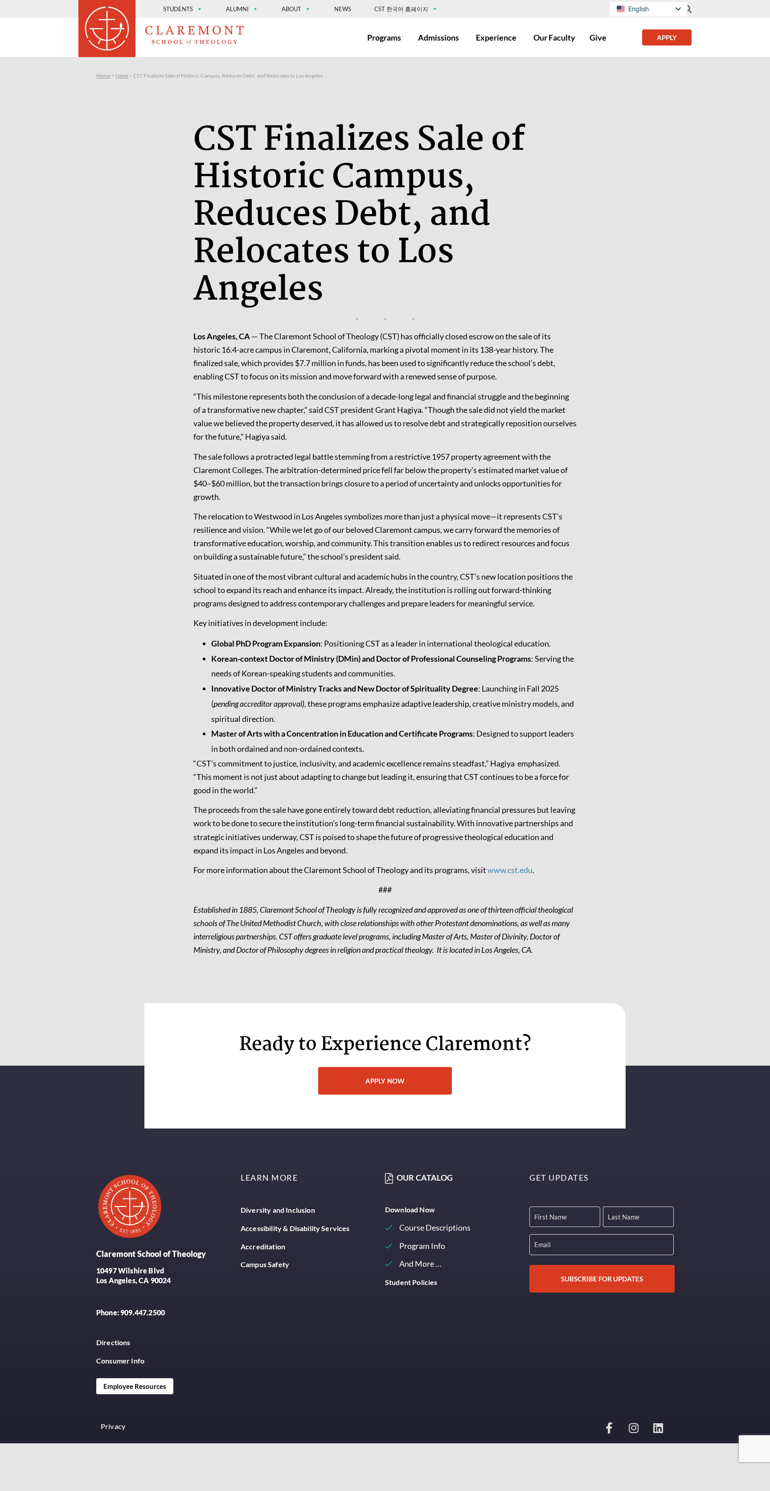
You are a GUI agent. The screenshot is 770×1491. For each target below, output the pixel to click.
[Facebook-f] (609, 1428)
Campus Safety (265, 1264)
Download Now (410, 1209)
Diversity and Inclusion (278, 1210)
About (291, 8)
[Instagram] (634, 1428)
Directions (113, 1342)
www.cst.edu (509, 870)
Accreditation (263, 1246)
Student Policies (411, 1282)
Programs (384, 37)
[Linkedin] (658, 1428)
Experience (496, 37)
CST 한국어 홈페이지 (401, 8)
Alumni (237, 8)
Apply (667, 37)
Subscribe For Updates (602, 1279)
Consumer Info (120, 1360)
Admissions (438, 37)
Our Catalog (425, 1177)
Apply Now (384, 1081)
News (342, 8)
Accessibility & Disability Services (295, 1228)
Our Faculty (554, 37)
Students (178, 8)
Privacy (113, 1426)
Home (103, 75)
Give (598, 37)
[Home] (106, 31)
